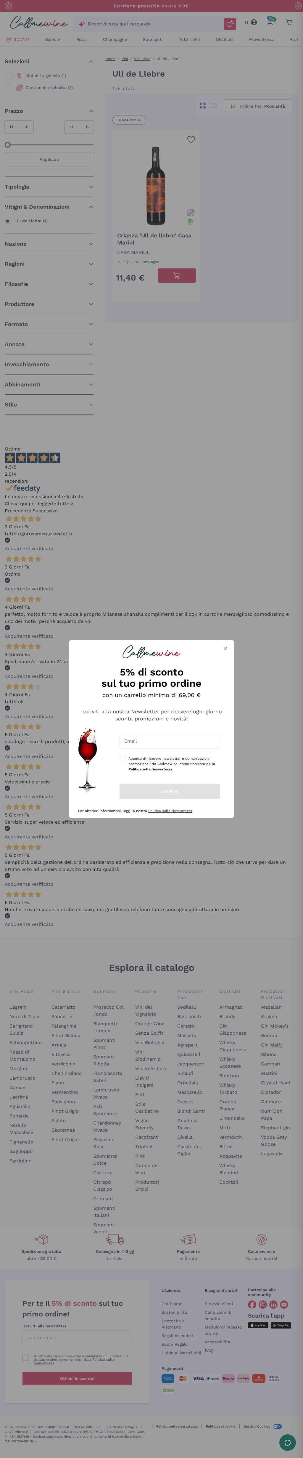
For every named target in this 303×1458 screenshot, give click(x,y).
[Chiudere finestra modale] (226, 648)
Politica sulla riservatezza (170, 811)
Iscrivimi (169, 791)
